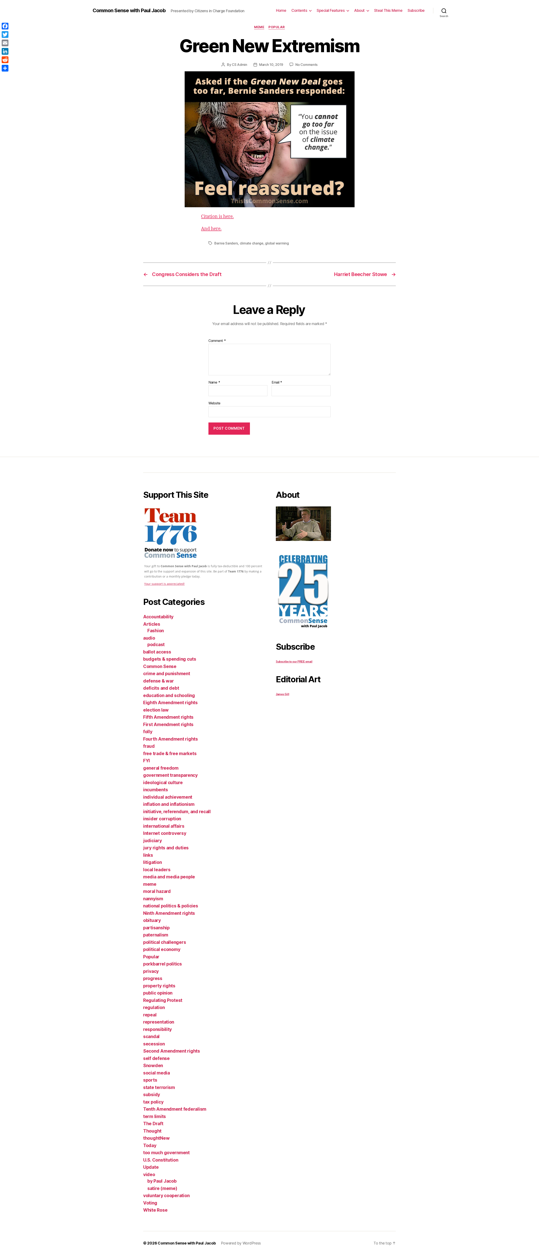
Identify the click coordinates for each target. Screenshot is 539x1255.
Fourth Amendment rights (170, 739)
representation (158, 1022)
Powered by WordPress (241, 1243)
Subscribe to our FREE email (294, 661)
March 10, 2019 (271, 64)
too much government (166, 1152)
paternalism (155, 935)
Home (281, 10)
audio (149, 638)
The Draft (153, 1123)
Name (214, 382)
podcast (156, 644)
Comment (217, 341)
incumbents (155, 789)
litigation (152, 862)
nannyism (153, 898)
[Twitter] (5, 34)
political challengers (164, 942)
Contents (299, 10)
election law (156, 710)
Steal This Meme (388, 10)
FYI (146, 760)
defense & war (158, 681)
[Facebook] (5, 26)
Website (214, 403)
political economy (161, 949)
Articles (151, 624)
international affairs (163, 826)
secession (154, 1043)
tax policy (153, 1102)
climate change (251, 243)
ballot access (157, 652)
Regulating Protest (162, 1000)
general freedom (161, 768)
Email (277, 382)
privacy (151, 971)
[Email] (5, 43)
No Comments (306, 64)
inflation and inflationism (169, 804)
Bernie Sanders (226, 243)
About (359, 10)
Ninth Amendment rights (169, 913)
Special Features (331, 10)
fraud (149, 746)
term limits (154, 1116)
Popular (276, 27)
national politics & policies (170, 905)
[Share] (5, 68)
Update (151, 1167)
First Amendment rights (168, 724)
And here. (211, 229)
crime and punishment (166, 673)
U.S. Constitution (160, 1160)
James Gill (282, 694)
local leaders (157, 869)
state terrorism (159, 1087)
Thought (152, 1131)
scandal (151, 1036)
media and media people (169, 876)
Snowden (153, 1065)
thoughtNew (156, 1138)
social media (156, 1073)
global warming (277, 243)
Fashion (155, 630)
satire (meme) (162, 1188)
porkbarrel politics (162, 964)
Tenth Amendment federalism (174, 1109)
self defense (156, 1058)
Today (149, 1145)
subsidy (151, 1094)
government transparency (170, 775)
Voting (150, 1203)
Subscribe (416, 10)
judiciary (152, 840)
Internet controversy (164, 833)
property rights (159, 985)
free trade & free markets (169, 753)
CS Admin (239, 64)
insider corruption (162, 818)
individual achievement (167, 797)
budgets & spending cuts (169, 659)
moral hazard (157, 891)
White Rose (155, 1210)
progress (152, 978)
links (148, 855)
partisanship (156, 927)
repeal (149, 1014)
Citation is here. (217, 216)
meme (259, 27)
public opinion (157, 993)
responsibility (157, 1029)
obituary (152, 920)
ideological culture (163, 782)
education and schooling (169, 695)
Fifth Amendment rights (168, 717)
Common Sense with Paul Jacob (129, 10)
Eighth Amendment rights (170, 702)
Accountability (158, 616)
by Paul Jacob (162, 1181)
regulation (154, 1007)
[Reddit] (5, 60)
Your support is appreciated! (164, 584)
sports (150, 1080)
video (149, 1174)
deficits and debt (161, 688)
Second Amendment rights (171, 1051)
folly (147, 731)
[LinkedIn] (5, 51)
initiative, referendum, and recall (177, 811)
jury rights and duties (166, 847)
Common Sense (159, 666)
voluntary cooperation (166, 1195)
